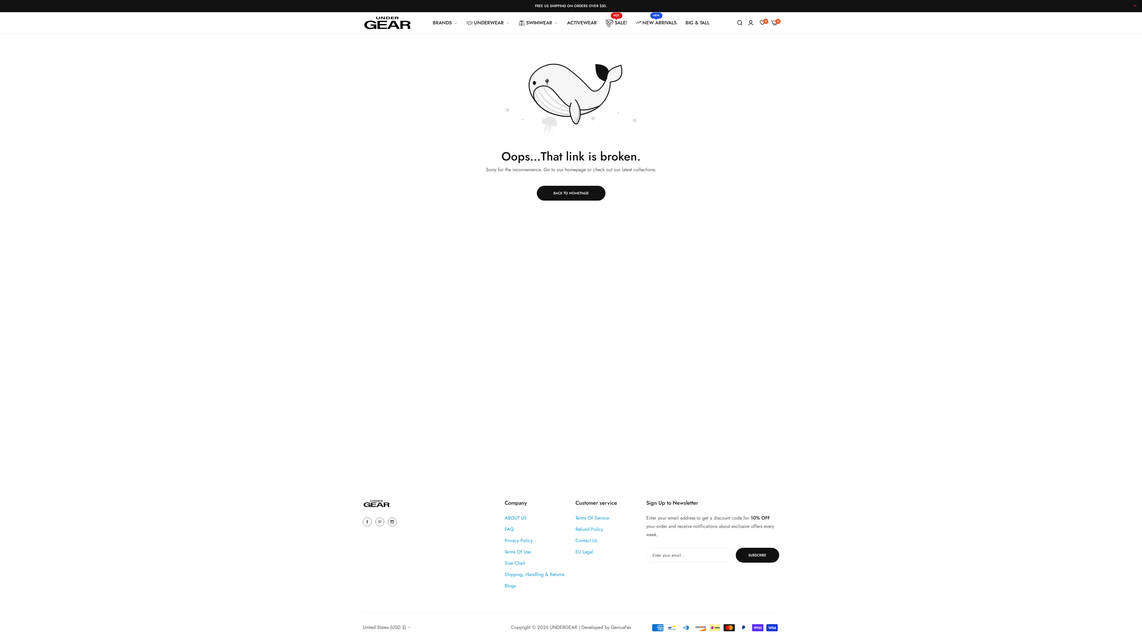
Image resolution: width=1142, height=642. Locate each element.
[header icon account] (750, 23)
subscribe (757, 555)
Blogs (510, 585)
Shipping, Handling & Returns (534, 574)
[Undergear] (387, 22)
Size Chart (515, 563)
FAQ (509, 529)
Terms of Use (518, 551)
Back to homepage (571, 193)
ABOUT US (516, 517)
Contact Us (586, 540)
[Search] (739, 23)
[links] (368, 521)
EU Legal (584, 551)
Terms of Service (592, 517)
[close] (1135, 6)
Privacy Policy (519, 540)
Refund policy (589, 529)
